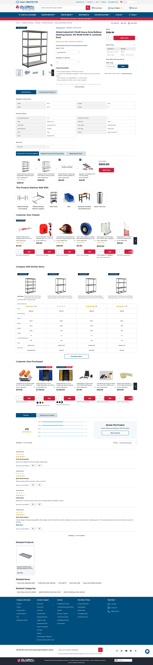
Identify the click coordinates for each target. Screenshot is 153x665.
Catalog (103, 2)
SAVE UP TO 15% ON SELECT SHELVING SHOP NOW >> (76, 19)
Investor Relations (21, 614)
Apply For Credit (41, 620)
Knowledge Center (113, 2)
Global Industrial (60, 28)
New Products (81, 610)
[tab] (26, 92)
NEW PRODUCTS (84, 15)
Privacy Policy (85, 654)
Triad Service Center (62, 617)
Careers (19, 607)
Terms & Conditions (73, 662)
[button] (128, 2)
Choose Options (46, 167)
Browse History (80, 2)
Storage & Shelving (27, 23)
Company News (21, 610)
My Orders (39, 610)
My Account (40, 607)
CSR (18, 617)
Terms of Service (95, 654)
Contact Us (90, 2)
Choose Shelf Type (67, 167)
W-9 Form (39, 630)
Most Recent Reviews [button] (126, 443)
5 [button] (57, 62)
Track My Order (41, 614)
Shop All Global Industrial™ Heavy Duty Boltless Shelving (71, 45)
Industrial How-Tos (83, 617)
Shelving (37, 23)
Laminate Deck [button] (61, 52)
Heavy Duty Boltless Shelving (63, 23)
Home (17, 23)
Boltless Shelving (47, 23)
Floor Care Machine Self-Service (45, 640)
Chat (97, 2)
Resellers (59, 610)
